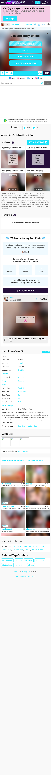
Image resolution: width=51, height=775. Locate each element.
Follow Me (46, 352)
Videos (18, 24)
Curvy (20, 395)
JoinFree (38, 2)
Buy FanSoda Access (25, 63)
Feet (26, 546)
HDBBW (19, 560)
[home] (15, 2)
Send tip (25, 50)
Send (47, 83)
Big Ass (34, 550)
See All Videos (38, 142)
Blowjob (20, 546)
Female (20, 363)
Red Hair (21, 388)
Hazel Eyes (22, 391)
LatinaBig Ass (7, 560)
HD (14, 546)
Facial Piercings (7, 405)
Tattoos (21, 402)
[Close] (48, 24)
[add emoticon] (42, 83)
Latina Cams (22, 451)
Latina (4, 550)
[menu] (2, 2)
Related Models (35, 460)
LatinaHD (28, 560)
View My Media (25, 56)
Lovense (16, 550)
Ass (30, 546)
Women (21, 377)
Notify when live (25, 44)
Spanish (5, 374)
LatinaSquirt (20, 565)
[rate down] (34, 128)
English (20, 370)
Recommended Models (13, 460)
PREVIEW (14, 189)
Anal (21, 550)
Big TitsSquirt (7, 565)
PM (11, 74)
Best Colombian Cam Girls (27, 426)
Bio (12, 24)
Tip (47, 73)
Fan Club (28, 24)
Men (3, 381)
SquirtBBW (40, 560)
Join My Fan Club (25, 290)
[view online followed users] (33, 2)
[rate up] (24, 128)
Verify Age (10, 18)
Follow (7, 74)
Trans (4, 384)
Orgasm (41, 550)
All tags (31, 565)
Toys (9, 550)
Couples (21, 381)
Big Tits (20, 398)
